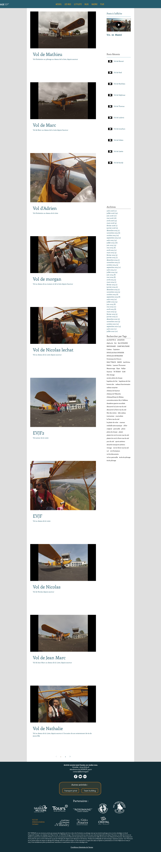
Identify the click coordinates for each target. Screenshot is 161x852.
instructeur (110, 416)
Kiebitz (109, 365)
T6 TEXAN (117, 372)
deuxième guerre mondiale (116, 403)
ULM (123, 372)
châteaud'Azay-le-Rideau (115, 397)
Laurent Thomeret (119, 365)
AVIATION (121, 340)
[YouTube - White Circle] (80, 776)
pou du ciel (110, 441)
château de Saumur (113, 391)
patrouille (116, 429)
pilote (123, 429)
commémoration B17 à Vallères (117, 400)
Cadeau (109, 349)
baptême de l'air (112, 381)
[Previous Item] (110, 24)
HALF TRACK (111, 362)
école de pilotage (124, 457)
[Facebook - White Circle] (75, 776)
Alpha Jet (110, 343)
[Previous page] (56, 756)
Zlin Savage (111, 375)
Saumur (109, 372)
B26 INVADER (123, 343)
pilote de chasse (112, 432)
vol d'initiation (115, 451)
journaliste (119, 416)
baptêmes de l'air (124, 381)
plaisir (121, 432)
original (109, 429)
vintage (109, 448)
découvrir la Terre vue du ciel (116, 410)
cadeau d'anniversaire (122, 384)
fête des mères (112, 413)
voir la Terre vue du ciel (121, 448)
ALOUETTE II (111, 340)
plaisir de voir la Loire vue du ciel (118, 435)
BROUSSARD (111, 346)
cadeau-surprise (112, 387)
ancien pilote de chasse (114, 378)
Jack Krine (126, 362)
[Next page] (70, 756)
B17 (115, 343)
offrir (125, 425)
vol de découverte (113, 454)
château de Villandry (114, 394)
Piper (118, 368)
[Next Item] (127, 24)
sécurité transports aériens (116, 444)
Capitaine (116, 349)
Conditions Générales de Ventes (82, 847)
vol (108, 451)
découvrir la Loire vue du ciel (116, 406)
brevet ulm (110, 384)
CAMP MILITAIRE (123, 346)
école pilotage (111, 460)
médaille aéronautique (114, 425)
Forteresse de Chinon (114, 359)
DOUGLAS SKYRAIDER (115, 356)
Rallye (123, 368)
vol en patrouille (112, 457)
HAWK (119, 362)
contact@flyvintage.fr (80, 771)
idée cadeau (122, 413)
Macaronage (111, 368)
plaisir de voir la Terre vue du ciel (118, 438)
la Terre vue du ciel (113, 419)
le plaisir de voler (112, 422)
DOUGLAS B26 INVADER (115, 352)
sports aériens (120, 441)
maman (122, 422)
